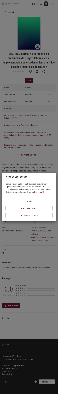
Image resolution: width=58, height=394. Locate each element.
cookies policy (37, 192)
